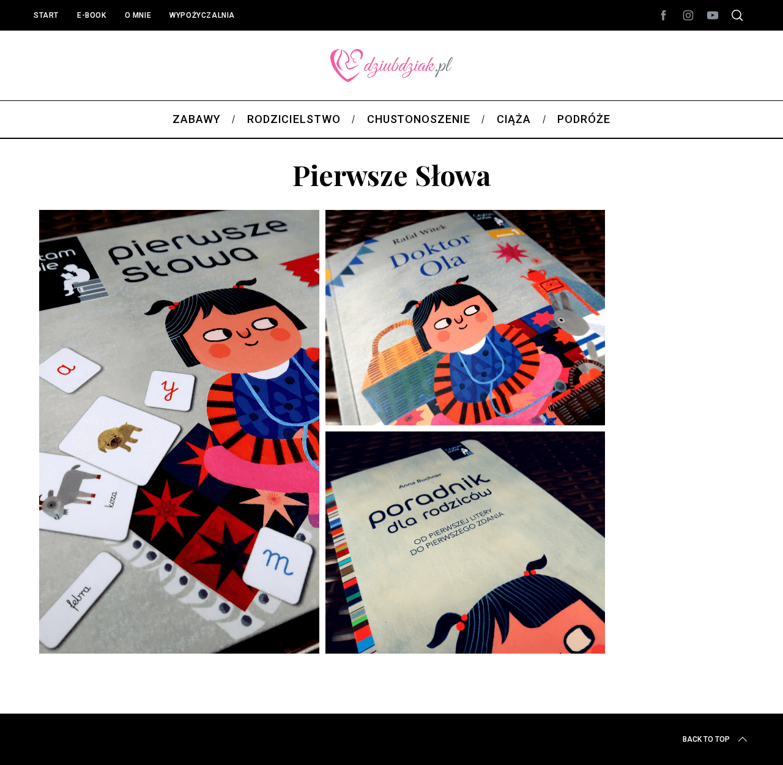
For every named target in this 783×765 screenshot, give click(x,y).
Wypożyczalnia (202, 15)
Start (46, 15)
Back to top (706, 739)
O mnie (138, 15)
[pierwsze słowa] (323, 668)
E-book (91, 15)
